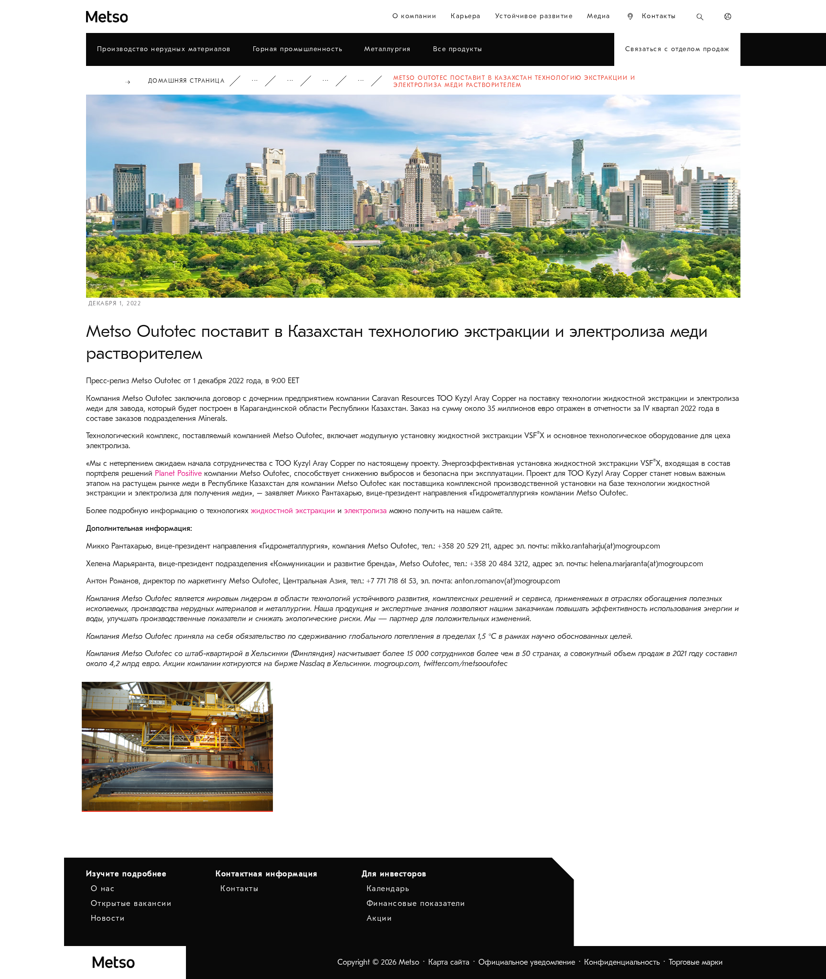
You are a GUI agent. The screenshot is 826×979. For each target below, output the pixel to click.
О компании (261, 80)
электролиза (365, 510)
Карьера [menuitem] (466, 16)
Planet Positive (178, 473)
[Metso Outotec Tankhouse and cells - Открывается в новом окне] (177, 747)
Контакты (239, 888)
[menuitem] (651, 16)
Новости (332, 80)
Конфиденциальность (622, 962)
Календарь (388, 888)
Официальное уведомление (526, 962)
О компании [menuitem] (414, 16)
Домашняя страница (186, 80)
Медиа (297, 80)
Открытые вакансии (131, 903)
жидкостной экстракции (293, 510)
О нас (103, 888)
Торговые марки (696, 962)
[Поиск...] (700, 16)
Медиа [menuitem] (598, 16)
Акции (379, 918)
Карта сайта (448, 962)
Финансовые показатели (416, 903)
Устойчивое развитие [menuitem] (534, 16)
